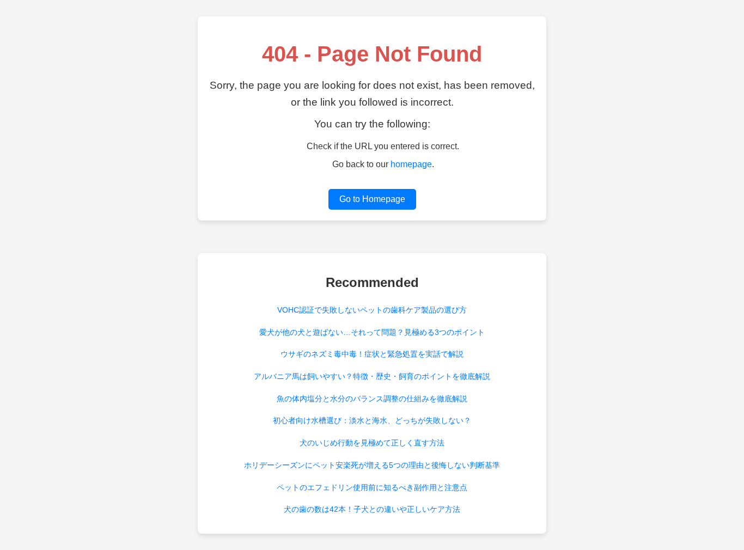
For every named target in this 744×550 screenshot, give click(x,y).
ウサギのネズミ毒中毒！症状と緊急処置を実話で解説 (372, 354)
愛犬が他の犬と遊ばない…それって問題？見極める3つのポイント (372, 332)
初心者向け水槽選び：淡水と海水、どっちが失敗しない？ (372, 420)
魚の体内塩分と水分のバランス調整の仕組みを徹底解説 (372, 398)
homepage (411, 164)
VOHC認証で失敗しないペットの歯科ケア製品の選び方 (372, 309)
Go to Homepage (372, 199)
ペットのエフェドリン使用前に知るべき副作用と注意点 (372, 487)
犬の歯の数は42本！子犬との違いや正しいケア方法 (372, 509)
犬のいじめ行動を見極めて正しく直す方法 (372, 442)
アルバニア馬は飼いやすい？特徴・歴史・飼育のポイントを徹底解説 (372, 376)
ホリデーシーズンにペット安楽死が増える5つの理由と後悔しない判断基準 (372, 465)
